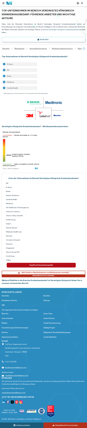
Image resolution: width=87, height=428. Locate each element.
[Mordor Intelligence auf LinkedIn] (3, 402)
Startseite (5, 296)
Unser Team (48, 314)
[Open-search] (82, 3)
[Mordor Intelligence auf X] (12, 402)
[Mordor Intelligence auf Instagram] (21, 402)
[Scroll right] (84, 48)
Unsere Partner (49, 318)
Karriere (5, 332)
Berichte (47, 296)
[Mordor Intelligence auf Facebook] (8, 402)
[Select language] (78, 3)
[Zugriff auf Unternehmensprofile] (41, 265)
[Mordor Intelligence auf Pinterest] (17, 402)
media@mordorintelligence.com (16, 375)
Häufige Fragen (49, 328)
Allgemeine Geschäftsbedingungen (57, 332)
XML (3, 305)
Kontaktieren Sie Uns (9, 300)
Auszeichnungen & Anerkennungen (15, 328)
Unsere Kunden (7, 318)
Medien (4, 323)
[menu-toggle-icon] (3, 3)
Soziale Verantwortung (52, 323)
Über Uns (5, 314)
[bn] (43, 39)
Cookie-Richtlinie (50, 337)
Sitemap (47, 300)
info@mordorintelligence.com (15, 367)
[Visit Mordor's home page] (9, 3)
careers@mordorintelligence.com (13, 393)
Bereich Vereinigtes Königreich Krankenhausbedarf (61, 30)
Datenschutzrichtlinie (10, 337)
